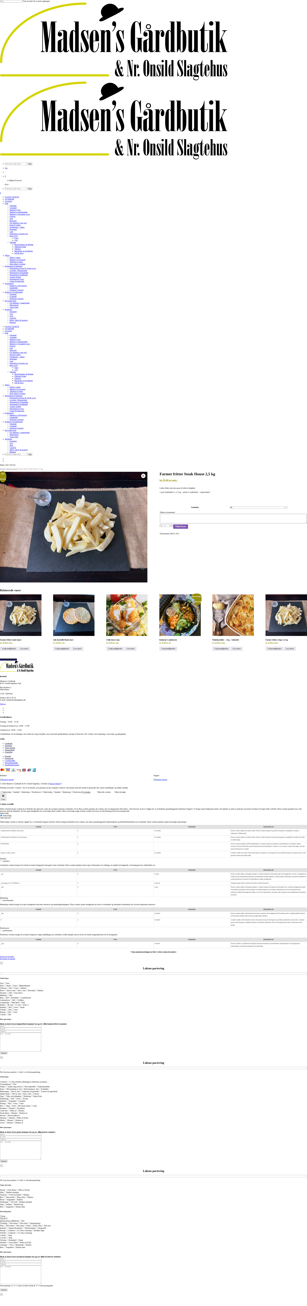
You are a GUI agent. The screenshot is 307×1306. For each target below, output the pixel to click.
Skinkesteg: (4, 1099)
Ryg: (2, 998)
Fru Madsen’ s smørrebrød (20, 433)
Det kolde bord (10, 430)
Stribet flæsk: (5, 1094)
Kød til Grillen (15, 355)
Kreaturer (13, 441)
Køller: (2, 1005)
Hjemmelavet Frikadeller (19, 402)
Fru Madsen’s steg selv (18, 352)
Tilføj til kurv (180, 527)
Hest (11, 446)
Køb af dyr (14, 365)
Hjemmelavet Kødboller (19, 404)
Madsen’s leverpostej (17, 389)
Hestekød (13, 359)
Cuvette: (3, 1238)
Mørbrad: (3, 995)
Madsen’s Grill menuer (18, 415)
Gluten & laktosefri (17, 411)
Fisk (11, 348)
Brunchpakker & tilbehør (23, 374)
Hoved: (3, 1115)
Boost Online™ (56, 784)
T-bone (2, 1216)
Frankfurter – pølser (17, 357)
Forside (3, 469)
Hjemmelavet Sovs (17, 409)
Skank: (2, 1190)
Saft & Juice (19, 383)
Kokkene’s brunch (17, 420)
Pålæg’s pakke (15, 387)
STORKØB (9, 329)
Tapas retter (14, 437)
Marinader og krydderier (23, 381)
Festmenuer (9, 413)
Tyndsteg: (3, 1223)
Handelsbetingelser (12, 765)
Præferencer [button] (4, 928)
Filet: (2, 1226)
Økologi (13, 452)
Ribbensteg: (4, 1091)
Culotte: (3, 1015)
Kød (6, 333)
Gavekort (8, 331)
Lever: (2, 1123)
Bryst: (2, 1200)
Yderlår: (3, 1010)
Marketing (26, 792)
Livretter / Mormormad (18, 400)
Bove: (2, 990)
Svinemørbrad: (5, 1084)
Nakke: (3, 1087)
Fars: (2, 983)
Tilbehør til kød (20, 376)
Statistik (16, 792)
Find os (3, 704)
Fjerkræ (12, 346)
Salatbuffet (14, 417)
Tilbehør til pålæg (16, 391)
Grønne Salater (15, 407)
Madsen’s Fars (15, 340)
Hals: (2, 986)
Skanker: (3, 993)
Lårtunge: (3, 1245)
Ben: (2, 1207)
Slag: (2, 1096)
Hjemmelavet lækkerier (13, 396)
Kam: (2, 1089)
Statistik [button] (3, 859)
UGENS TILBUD (12, 327)
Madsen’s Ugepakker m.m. (20, 344)
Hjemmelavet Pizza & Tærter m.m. (23, 398)
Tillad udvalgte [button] (120, 792)
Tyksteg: (3, 1240)
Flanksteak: (4, 1202)
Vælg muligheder (9, 649)
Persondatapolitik (11, 763)
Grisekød (13, 337)
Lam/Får (13, 448)
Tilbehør (13, 372)
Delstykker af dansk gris (19, 363)
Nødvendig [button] (4, 813)
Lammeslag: (4, 1002)
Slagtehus (8, 439)
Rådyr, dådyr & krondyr (19, 450)
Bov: (2, 1106)
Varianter (195, 507)
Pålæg (7, 385)
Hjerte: (2, 1120)
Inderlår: (3, 1007)
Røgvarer (13, 350)
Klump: (3, 1012)
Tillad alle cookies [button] (104, 792)
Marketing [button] (4, 898)
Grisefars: (3, 1082)
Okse (16, 368)
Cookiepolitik (10, 761)
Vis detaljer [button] (86, 792)
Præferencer (36, 792)
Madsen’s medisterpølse (19, 342)
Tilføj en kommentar (167, 512)
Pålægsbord (14, 435)
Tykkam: (3, 988)
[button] (143, 476)
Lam (11, 361)
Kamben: (3, 1108)
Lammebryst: (5, 1000)
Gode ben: (4, 1111)
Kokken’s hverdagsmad (14, 422)
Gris (16, 370)
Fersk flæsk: (4, 1113)
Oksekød (13, 335)
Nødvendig (6, 792)
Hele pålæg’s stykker (17, 394)
